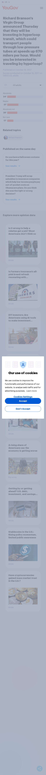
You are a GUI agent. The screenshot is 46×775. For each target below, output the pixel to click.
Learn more (31, 391)
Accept (23, 401)
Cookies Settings (23, 397)
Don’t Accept (23, 409)
